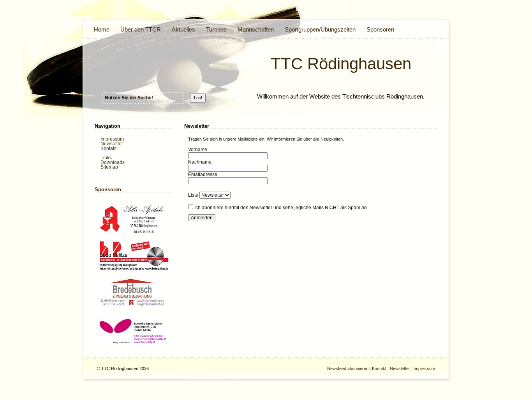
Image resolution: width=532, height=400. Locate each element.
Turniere (216, 29)
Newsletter (111, 143)
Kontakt (108, 148)
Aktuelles (183, 29)
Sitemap (109, 167)
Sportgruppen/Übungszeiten (320, 29)
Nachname (199, 162)
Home (101, 29)
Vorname (197, 149)
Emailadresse (202, 174)
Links (106, 157)
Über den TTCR (140, 29)
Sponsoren (380, 29)
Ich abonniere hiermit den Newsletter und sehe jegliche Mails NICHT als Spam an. (281, 207)
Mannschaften (256, 29)
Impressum (112, 139)
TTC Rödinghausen (341, 64)
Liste (193, 195)
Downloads (112, 162)
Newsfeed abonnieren (347, 368)
